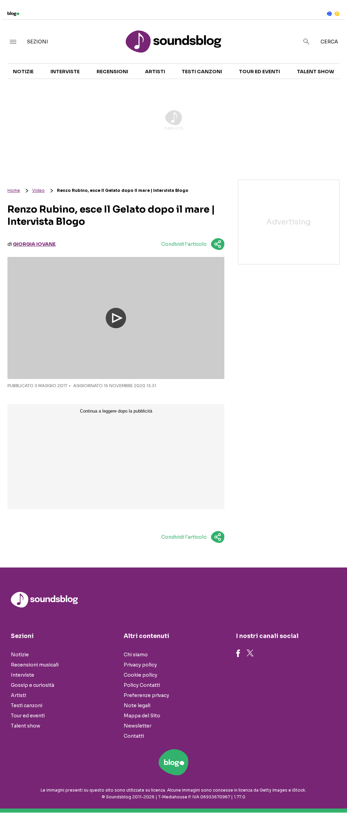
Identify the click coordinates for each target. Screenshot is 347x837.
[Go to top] (295, 814)
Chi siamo (136, 655)
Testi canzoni (202, 71)
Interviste (65, 71)
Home (13, 190)
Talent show (315, 71)
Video (38, 190)
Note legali (137, 705)
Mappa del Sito (142, 716)
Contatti (134, 736)
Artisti (155, 71)
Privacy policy (140, 665)
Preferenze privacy (146, 695)
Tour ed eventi (259, 71)
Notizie (23, 71)
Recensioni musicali (35, 665)
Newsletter (137, 726)
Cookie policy (140, 675)
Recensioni (112, 71)
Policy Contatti (142, 685)
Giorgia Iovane (34, 244)
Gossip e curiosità (32, 685)
